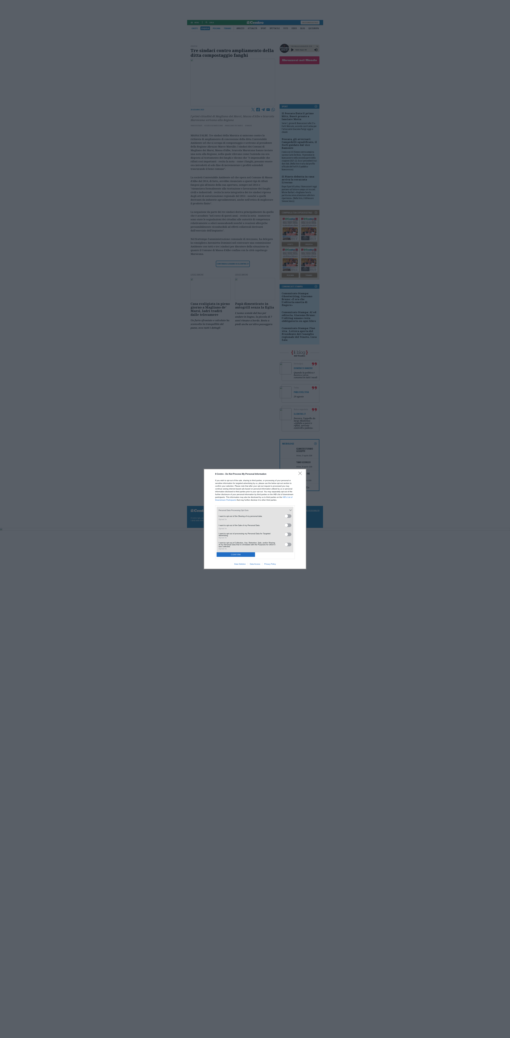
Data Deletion (240, 564)
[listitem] (255, 510)
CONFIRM (236, 555)
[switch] (287, 516)
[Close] (300, 474)
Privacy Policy (270, 564)
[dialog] (255, 519)
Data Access (255, 564)
